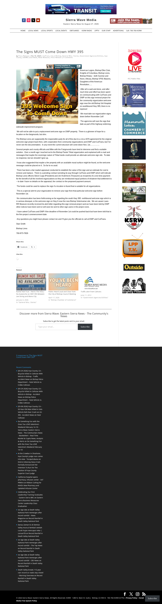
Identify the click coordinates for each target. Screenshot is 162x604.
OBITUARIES (74, 31)
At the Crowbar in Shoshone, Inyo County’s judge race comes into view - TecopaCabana (30, 456)
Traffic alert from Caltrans (91, 291)
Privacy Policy (131, 598)
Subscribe (85, 326)
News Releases (44, 57)
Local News (33, 57)
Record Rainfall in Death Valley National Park (30, 578)
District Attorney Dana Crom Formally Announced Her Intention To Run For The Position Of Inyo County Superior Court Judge (29, 467)
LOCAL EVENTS (61, 31)
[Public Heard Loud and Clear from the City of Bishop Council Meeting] (63, 281)
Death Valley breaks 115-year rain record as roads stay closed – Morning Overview (30, 573)
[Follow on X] (33, 20)
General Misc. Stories (70, 56)
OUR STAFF (106, 31)
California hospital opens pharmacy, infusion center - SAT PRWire (30, 480)
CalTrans (46, 56)
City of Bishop (56, 56)
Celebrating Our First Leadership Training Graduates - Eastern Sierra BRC (30, 495)
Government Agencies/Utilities (91, 56)
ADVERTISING (118, 31)
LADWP (25, 57)
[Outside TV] (134, 270)
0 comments (68, 57)
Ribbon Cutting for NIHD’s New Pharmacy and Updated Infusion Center (29, 485)
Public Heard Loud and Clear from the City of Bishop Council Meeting (62, 292)
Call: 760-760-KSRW (134, 31)
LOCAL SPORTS (47, 31)
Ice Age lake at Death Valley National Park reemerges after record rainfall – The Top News (30, 543)
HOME (23, 31)
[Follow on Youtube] (38, 20)
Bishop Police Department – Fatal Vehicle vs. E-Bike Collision (30, 382)
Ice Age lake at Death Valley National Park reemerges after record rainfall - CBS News (30, 558)
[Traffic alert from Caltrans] (96, 281)
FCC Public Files (134, 79)
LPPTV (97, 31)
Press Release (24, 56)
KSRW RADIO (87, 31)
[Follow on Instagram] (28, 20)
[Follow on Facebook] (24, 20)
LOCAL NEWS (33, 31)
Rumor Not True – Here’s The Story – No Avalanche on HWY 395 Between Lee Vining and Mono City (30, 293)
